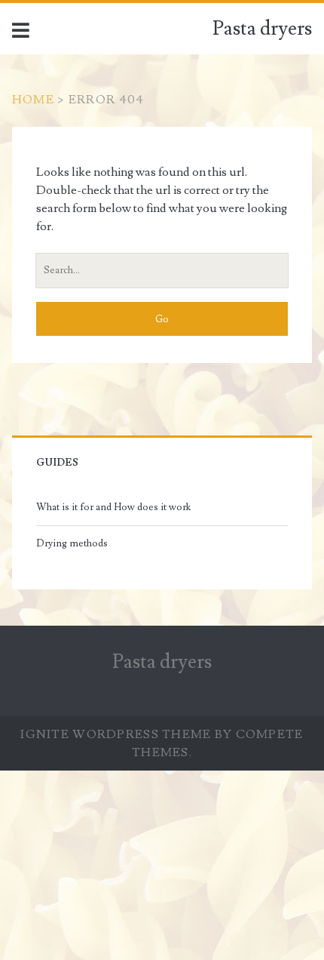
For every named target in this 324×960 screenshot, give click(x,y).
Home (33, 99)
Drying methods (72, 543)
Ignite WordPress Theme (115, 734)
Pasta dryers (262, 29)
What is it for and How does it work (113, 507)
